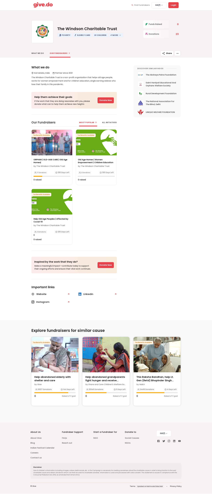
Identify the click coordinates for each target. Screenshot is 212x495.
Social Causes (132, 438)
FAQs (64, 438)
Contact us (36, 457)
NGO (95, 438)
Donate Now (105, 100)
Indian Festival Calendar (42, 447)
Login (173, 5)
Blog (32, 443)
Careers (34, 452)
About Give (35, 438)
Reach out (67, 443)
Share (169, 53)
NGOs (128, 443)
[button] (64, 35)
